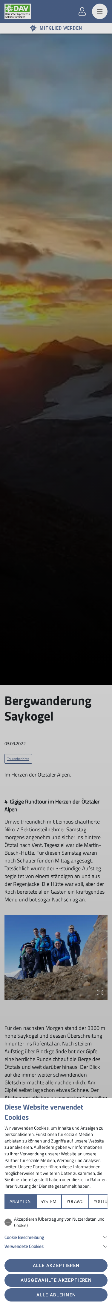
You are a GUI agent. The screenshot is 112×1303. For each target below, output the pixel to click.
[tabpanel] (56, 1231)
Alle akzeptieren (56, 1265)
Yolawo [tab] (75, 1201)
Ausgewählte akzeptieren (56, 1280)
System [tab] (48, 1201)
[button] (56, 1237)
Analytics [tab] (20, 1201)
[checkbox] (56, 1222)
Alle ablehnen (56, 1295)
